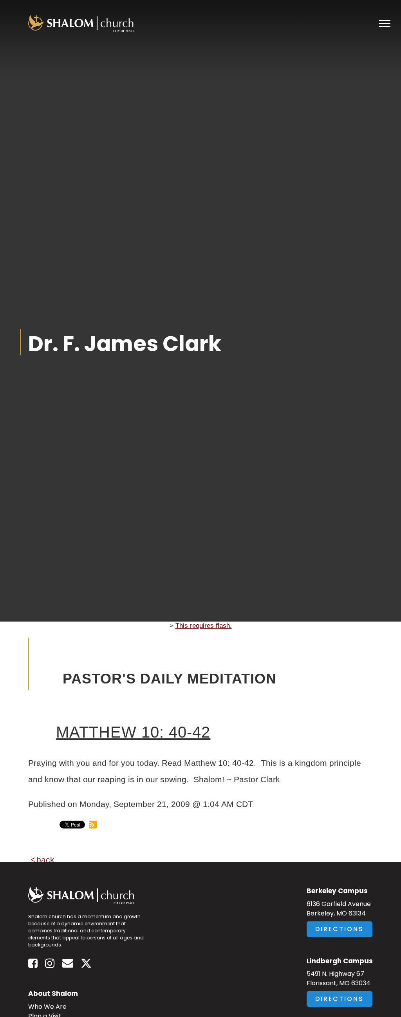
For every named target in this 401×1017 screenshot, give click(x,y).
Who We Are (47, 1006)
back (45, 859)
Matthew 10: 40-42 (133, 732)
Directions (339, 929)
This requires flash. (203, 625)
